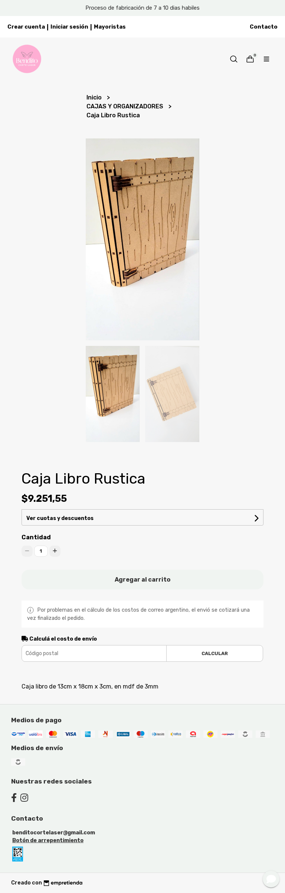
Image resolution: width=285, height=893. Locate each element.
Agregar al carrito (142, 579)
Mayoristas (110, 26)
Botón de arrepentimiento (47, 840)
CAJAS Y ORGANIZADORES (125, 106)
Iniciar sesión (69, 26)
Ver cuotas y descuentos (60, 518)
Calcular (215, 653)
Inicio (94, 97)
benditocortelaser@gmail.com (53, 833)
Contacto (264, 26)
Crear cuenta (26, 26)
